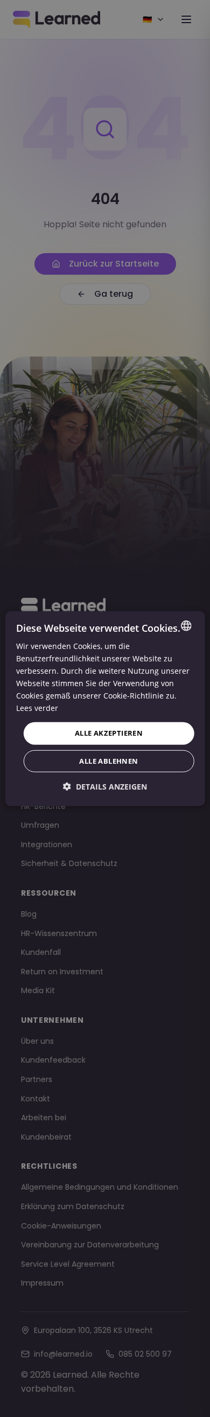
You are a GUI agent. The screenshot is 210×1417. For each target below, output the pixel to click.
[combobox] (185, 625)
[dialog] (105, 708)
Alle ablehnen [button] (108, 761)
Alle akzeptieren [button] (109, 733)
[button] (105, 786)
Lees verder (37, 708)
